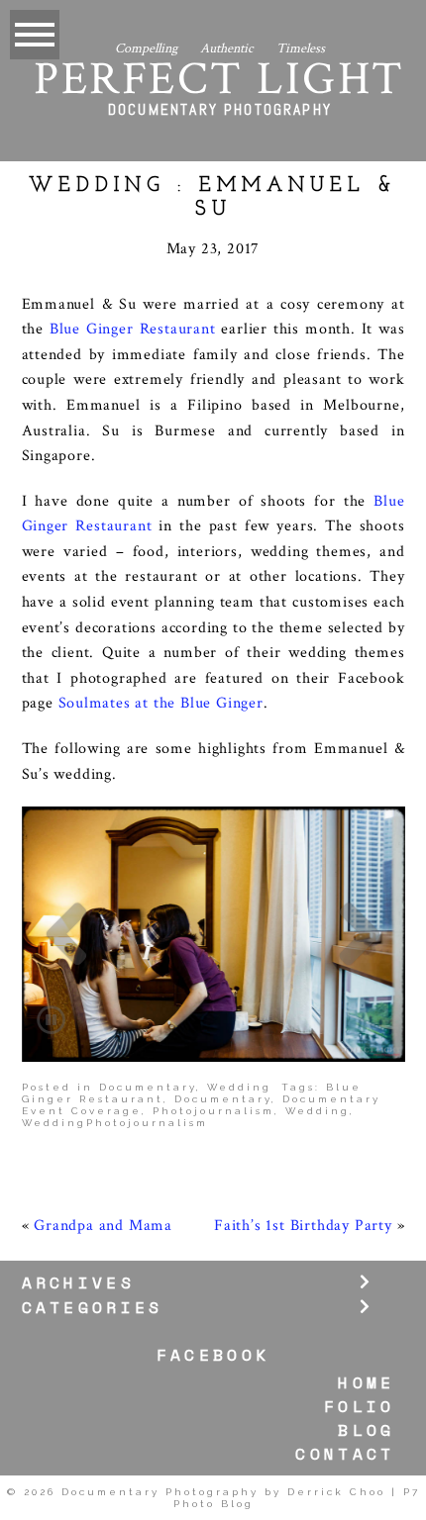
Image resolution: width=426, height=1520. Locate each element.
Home (366, 1382)
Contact (344, 1454)
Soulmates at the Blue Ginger (161, 703)
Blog (366, 1430)
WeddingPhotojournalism (115, 1122)
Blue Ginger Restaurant (133, 329)
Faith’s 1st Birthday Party (303, 1225)
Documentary (147, 1087)
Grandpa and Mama (103, 1225)
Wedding (239, 1087)
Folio (359, 1406)
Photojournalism (213, 1110)
